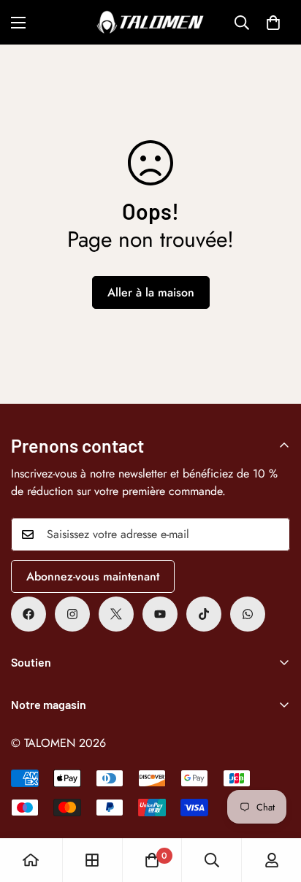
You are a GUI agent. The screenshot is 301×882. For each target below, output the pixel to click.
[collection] (92, 860)
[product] (30, 860)
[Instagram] (72, 614)
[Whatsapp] (247, 614)
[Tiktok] (203, 614)
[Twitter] (116, 614)
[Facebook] (28, 614)
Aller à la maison (150, 292)
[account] (271, 860)
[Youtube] (160, 614)
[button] (273, 22)
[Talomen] (151, 22)
